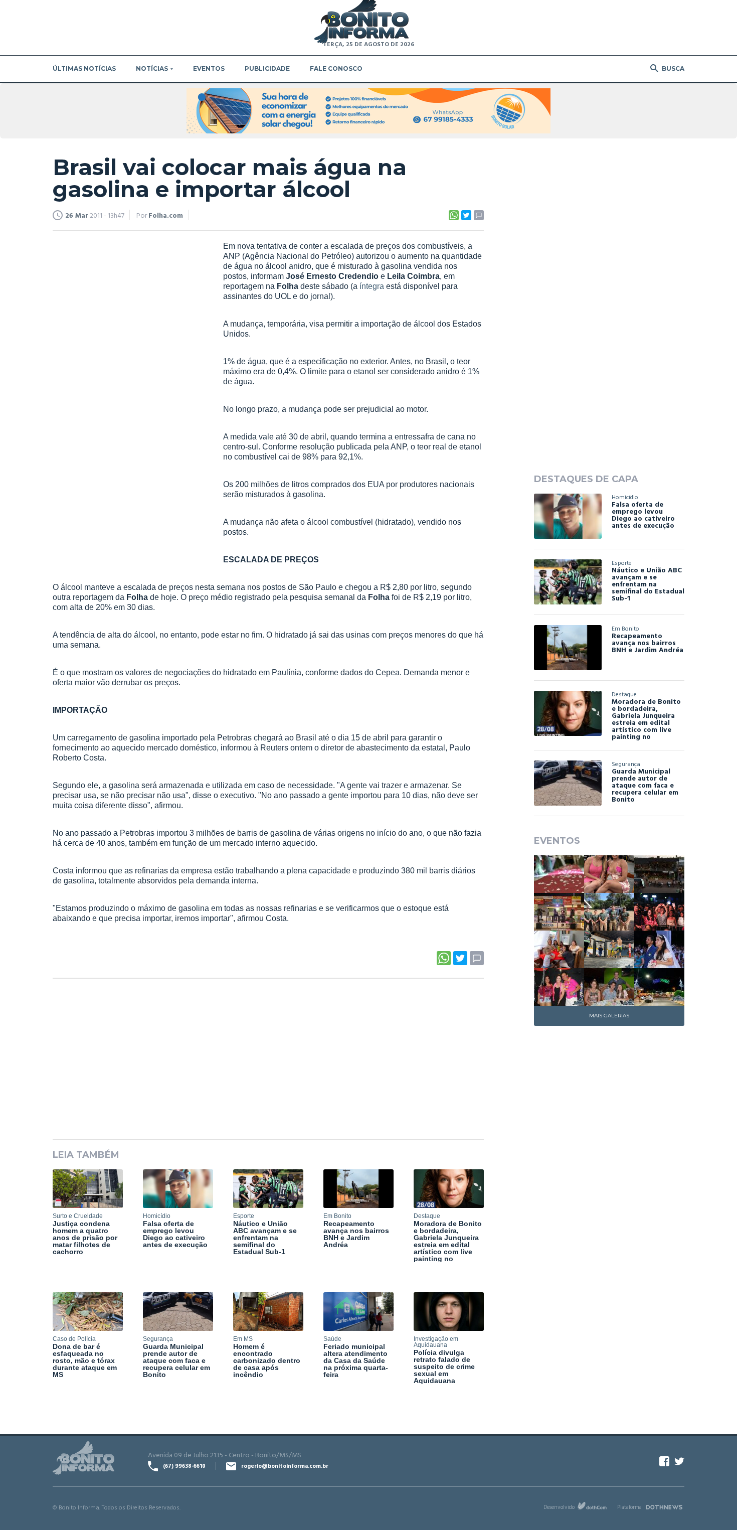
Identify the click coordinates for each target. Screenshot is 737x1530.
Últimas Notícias (84, 68)
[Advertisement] (128, 394)
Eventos (209, 68)
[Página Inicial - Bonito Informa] (361, 22)
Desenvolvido (559, 1507)
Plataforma (629, 1507)
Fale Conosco (336, 68)
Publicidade (267, 68)
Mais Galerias (609, 1015)
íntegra (371, 286)
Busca (673, 68)
